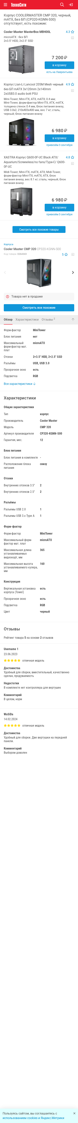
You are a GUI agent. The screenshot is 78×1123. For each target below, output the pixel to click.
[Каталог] (5, 5)
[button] (39, 273)
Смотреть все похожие (39, 307)
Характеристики (27, 319)
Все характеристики (18, 384)
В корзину (59, 65)
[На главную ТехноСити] (18, 5)
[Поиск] (64, 5)
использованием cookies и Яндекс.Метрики (33, 1118)
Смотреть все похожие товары (39, 229)
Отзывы (48, 319)
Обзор (8, 319)
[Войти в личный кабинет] (71, 5)
